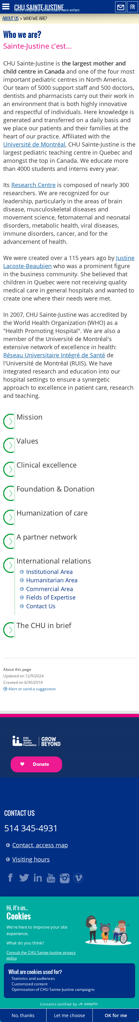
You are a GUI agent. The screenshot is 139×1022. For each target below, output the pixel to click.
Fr (132, 6)
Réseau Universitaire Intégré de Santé (54, 355)
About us (10, 18)
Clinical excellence (46, 465)
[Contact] (120, 7)
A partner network (46, 537)
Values (27, 441)
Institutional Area (49, 572)
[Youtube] (51, 877)
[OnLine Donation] (33, 748)
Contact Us (41, 606)
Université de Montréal (34, 144)
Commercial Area (49, 589)
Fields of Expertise (51, 597)
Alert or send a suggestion (32, 689)
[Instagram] (65, 877)
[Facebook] (10, 877)
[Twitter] (24, 877)
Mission (29, 417)
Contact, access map (40, 845)
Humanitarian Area (52, 580)
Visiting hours (31, 859)
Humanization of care (52, 513)
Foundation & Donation (55, 489)
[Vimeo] (78, 877)
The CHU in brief (43, 625)
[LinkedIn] (37, 877)
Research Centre (33, 185)
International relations (53, 561)
